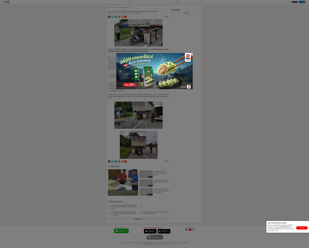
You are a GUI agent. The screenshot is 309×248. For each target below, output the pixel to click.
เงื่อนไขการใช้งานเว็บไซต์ (286, 229)
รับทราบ (302, 228)
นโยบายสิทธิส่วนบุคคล (273, 230)
